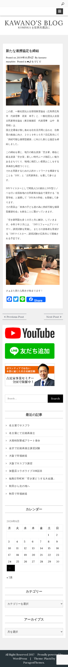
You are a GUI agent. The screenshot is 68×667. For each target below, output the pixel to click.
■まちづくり (34, 61)
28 (41, 561)
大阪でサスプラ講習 (21, 463)
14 (41, 548)
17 (9, 554)
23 (57, 554)
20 (33, 554)
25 (17, 561)
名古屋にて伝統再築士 (22, 433)
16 (57, 548)
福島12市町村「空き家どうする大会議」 (32, 478)
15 (49, 548)
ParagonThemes (33, 662)
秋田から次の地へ (19, 486)
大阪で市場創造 (18, 455)
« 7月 (10, 577)
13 (33, 548)
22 (49, 554)
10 (9, 548)
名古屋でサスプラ (19, 425)
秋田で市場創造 (18, 493)
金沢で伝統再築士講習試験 (24, 448)
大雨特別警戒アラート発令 (24, 440)
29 (49, 561)
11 (17, 548)
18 (17, 554)
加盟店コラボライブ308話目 (25, 470)
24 (9, 561)
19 (25, 554)
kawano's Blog (34, 23)
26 (25, 561)
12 (25, 548)
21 (41, 554)
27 (33, 561)
